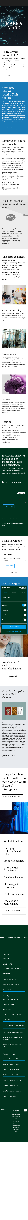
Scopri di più (10, 128)
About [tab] (23, 592)
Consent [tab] (5, 592)
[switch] (24, 610)
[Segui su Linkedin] (25, 1110)
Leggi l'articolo (11, 75)
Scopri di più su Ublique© (11, 796)
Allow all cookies (14, 626)
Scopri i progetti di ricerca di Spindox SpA (12, 524)
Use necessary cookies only (14, 631)
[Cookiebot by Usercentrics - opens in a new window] (19, 588)
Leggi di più (9, 506)
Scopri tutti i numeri (9, 755)
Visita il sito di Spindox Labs (10, 519)
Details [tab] (14, 592)
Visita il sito (9, 566)
